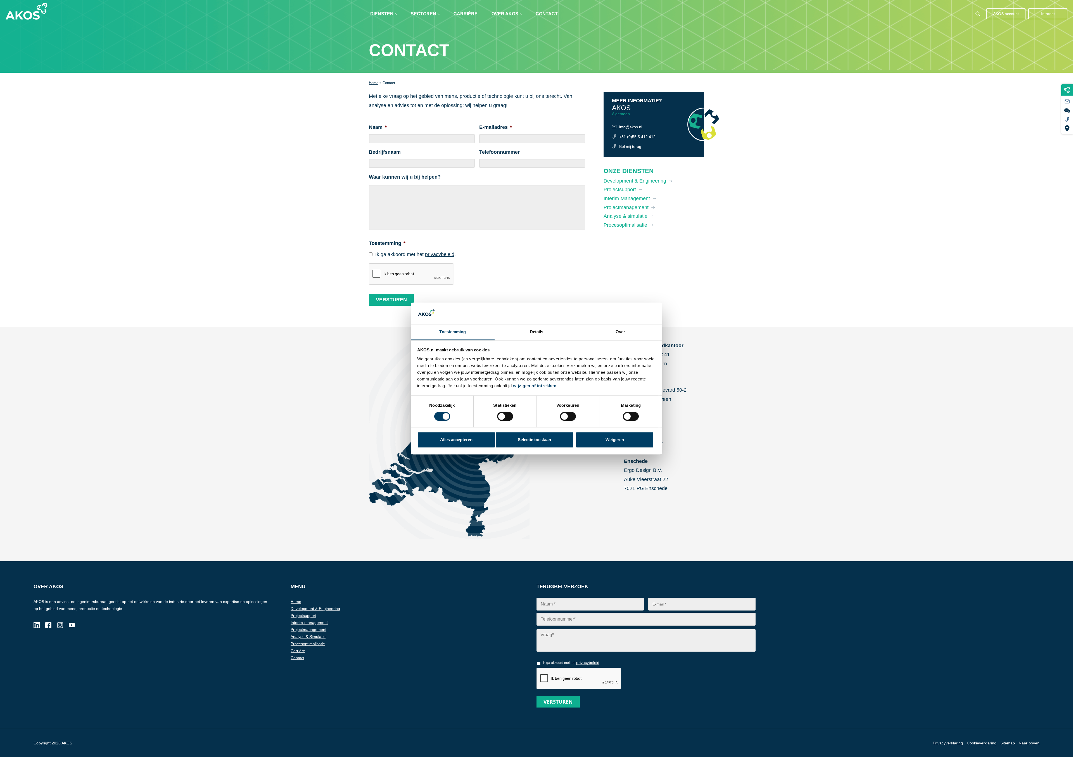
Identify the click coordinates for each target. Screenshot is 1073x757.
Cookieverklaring (981, 743)
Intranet (1048, 13)
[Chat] (1067, 110)
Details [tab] (536, 331)
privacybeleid (439, 254)
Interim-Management (627, 198)
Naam (378, 127)
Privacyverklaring (948, 743)
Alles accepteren (456, 439)
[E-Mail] (1067, 101)
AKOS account (1006, 13)
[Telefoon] (1067, 119)
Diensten (381, 13)
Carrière (466, 13)
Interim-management (309, 622)
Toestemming (387, 243)
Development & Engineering (635, 181)
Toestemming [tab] (452, 331)
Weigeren (615, 439)
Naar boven (1029, 743)
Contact (547, 13)
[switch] (568, 416)
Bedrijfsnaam (385, 152)
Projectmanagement (626, 207)
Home (373, 83)
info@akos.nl (630, 127)
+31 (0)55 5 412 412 (637, 136)
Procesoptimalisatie (625, 225)
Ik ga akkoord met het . (415, 254)
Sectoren (423, 13)
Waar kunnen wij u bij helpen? (405, 177)
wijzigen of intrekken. (535, 385)
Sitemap (1007, 743)
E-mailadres (495, 127)
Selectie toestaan (534, 439)
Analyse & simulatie (625, 216)
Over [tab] (620, 331)
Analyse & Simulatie (308, 636)
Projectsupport (620, 189)
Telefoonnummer (499, 152)
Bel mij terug (630, 146)
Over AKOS (505, 13)
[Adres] (1067, 128)
